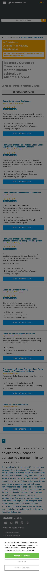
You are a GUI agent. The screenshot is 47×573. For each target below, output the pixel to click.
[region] (23, 555)
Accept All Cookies (22, 556)
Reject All (22, 562)
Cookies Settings (21, 568)
